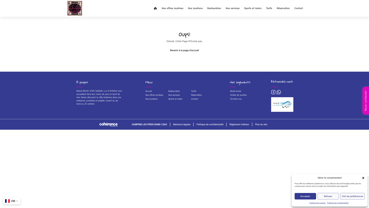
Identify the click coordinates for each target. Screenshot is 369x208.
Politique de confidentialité (338, 203)
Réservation (283, 8)
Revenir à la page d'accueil (184, 50)
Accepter (305, 196)
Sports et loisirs (252, 8)
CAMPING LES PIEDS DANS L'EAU (149, 124)
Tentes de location (238, 95)
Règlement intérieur (239, 124)
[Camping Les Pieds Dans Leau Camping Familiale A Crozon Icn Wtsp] (279, 92)
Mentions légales (181, 124)
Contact (298, 8)
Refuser (328, 196)
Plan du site (261, 124)
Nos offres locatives (172, 8)
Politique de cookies (317, 203)
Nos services (233, 8)
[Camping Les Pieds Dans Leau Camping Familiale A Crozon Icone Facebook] (273, 92)
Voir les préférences (352, 196)
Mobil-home (235, 91)
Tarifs (269, 8)
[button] (363, 177)
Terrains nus (235, 99)
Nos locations (195, 8)
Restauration (214, 8)
